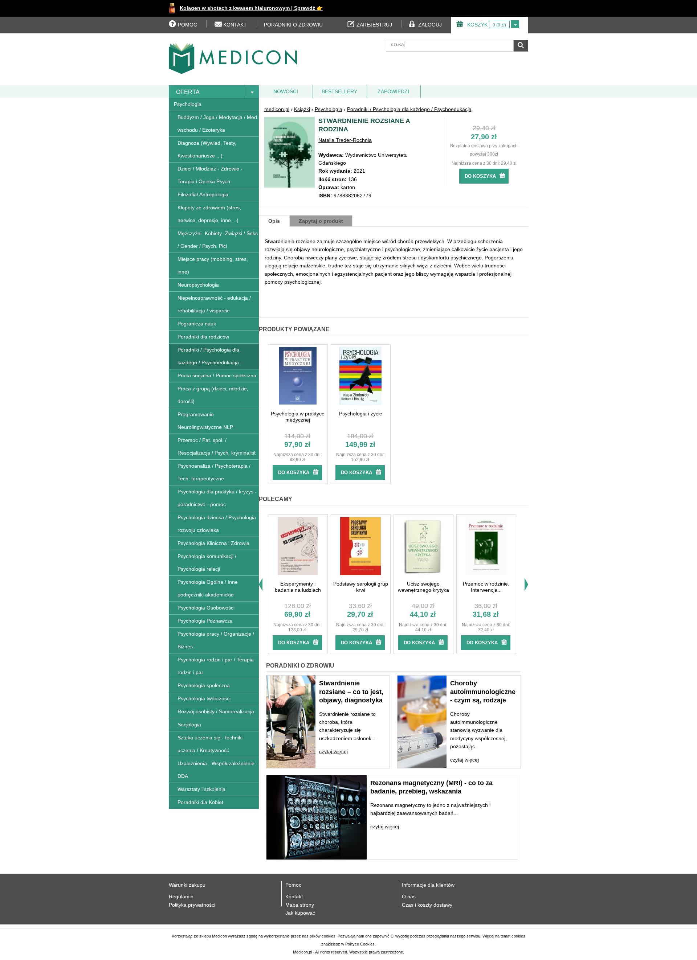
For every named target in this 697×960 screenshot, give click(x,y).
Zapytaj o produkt (321, 221)
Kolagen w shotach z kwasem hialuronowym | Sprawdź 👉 (251, 8)
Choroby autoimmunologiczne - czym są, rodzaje (482, 692)
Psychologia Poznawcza (205, 621)
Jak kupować (300, 913)
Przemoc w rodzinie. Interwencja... (486, 587)
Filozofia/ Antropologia (203, 194)
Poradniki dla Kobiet (200, 802)
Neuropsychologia (198, 285)
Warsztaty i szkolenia (201, 789)
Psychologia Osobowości (206, 608)
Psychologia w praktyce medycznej (298, 417)
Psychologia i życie (360, 414)
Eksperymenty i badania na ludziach (298, 587)
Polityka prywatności (192, 905)
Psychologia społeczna (204, 685)
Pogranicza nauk (197, 324)
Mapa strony (299, 905)
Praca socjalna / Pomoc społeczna (217, 375)
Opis (274, 221)
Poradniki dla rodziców (203, 337)
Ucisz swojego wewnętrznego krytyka (423, 587)
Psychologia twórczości (204, 698)
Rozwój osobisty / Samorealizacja (216, 711)
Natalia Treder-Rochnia (345, 140)
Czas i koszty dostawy (427, 905)
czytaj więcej (333, 751)
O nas (409, 896)
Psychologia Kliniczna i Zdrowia (213, 543)
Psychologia (187, 104)
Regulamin (181, 896)
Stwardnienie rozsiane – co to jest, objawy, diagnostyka (351, 692)
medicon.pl (276, 109)
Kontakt (294, 896)
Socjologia (189, 724)
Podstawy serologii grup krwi (360, 587)
